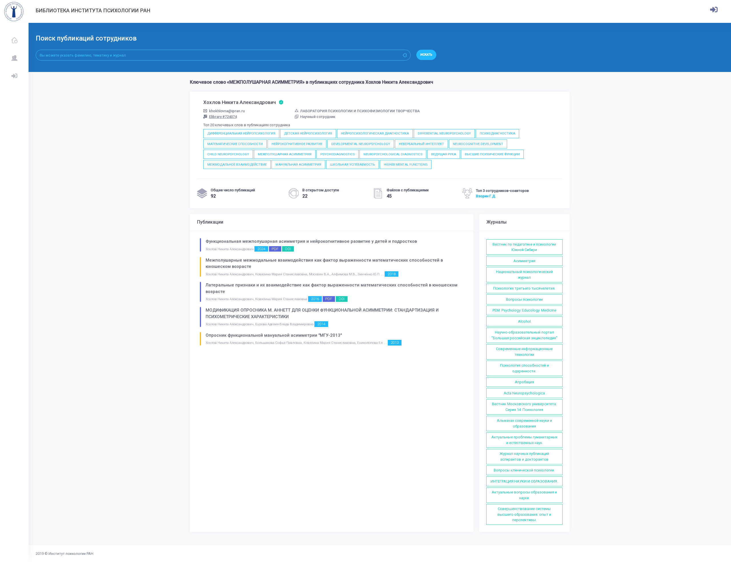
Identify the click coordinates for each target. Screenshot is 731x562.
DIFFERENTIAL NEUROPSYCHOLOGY (444, 133)
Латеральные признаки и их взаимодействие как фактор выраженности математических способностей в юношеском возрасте (331, 288)
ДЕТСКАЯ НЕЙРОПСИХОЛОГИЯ (308, 133)
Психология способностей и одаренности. (524, 368)
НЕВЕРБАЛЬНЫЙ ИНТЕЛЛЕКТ (421, 144)
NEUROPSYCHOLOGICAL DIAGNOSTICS (393, 154)
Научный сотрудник (317, 117)
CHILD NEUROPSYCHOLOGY (228, 154)
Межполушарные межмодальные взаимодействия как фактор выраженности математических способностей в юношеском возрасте (324, 263)
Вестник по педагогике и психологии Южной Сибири (524, 247)
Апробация (524, 382)
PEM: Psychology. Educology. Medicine (524, 310)
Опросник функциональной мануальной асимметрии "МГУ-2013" (274, 335)
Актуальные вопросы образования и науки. (524, 495)
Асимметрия (524, 261)
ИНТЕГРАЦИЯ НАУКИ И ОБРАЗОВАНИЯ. (524, 481)
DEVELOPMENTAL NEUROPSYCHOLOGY (360, 144)
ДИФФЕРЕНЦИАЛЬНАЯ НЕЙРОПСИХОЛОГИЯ (241, 133)
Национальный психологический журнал (524, 275)
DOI (288, 249)
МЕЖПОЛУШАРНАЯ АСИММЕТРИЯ (285, 154)
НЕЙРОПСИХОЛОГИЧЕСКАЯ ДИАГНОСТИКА (375, 133)
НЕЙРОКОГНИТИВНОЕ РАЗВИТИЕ (297, 144)
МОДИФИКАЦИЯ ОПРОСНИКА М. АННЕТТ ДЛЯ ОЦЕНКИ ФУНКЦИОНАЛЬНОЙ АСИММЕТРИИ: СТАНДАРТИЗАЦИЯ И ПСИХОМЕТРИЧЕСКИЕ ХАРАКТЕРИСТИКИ (322, 313)
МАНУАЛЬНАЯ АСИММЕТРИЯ (298, 164)
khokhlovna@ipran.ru (227, 111)
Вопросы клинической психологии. (524, 470)
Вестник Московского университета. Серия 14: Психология (524, 407)
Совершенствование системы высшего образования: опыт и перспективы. (524, 514)
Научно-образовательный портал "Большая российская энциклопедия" (524, 335)
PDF (275, 249)
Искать (426, 55)
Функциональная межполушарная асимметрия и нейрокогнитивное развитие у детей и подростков (311, 241)
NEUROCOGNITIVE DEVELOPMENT (478, 144)
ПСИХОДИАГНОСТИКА (497, 133)
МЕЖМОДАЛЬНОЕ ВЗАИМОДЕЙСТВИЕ (237, 164)
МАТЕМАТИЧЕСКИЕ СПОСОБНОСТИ (235, 144)
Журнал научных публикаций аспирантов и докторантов (524, 456)
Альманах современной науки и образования (524, 423)
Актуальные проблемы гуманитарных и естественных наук (524, 440)
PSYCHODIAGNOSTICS (337, 154)
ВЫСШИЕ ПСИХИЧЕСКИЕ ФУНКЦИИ (492, 154)
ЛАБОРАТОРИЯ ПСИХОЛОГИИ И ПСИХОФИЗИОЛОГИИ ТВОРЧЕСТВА (360, 111)
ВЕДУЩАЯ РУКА (443, 154)
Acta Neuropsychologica (524, 393)
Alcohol (524, 321)
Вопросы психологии (524, 299)
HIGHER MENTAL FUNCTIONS (405, 164)
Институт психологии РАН (71, 553)
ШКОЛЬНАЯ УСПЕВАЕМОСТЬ (352, 164)
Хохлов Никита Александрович (240, 102)
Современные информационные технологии (524, 352)
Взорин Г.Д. (486, 196)
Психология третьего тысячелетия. (524, 288)
